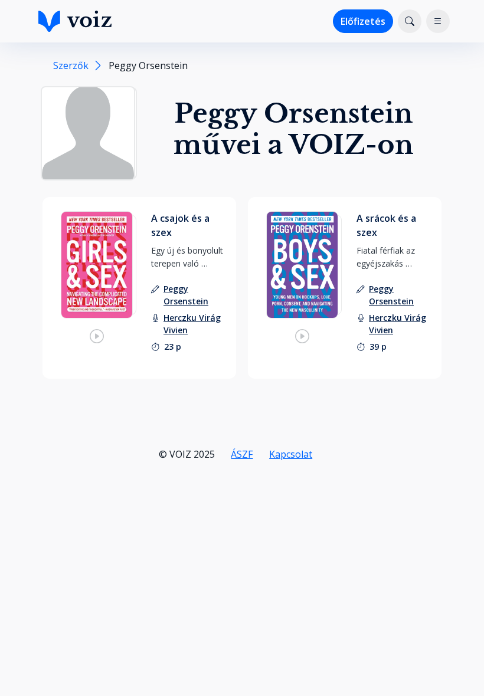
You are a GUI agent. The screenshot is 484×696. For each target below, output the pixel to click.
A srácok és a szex (386, 225)
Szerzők (71, 65)
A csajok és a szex (180, 225)
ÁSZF (242, 454)
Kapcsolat (290, 454)
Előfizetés (363, 21)
